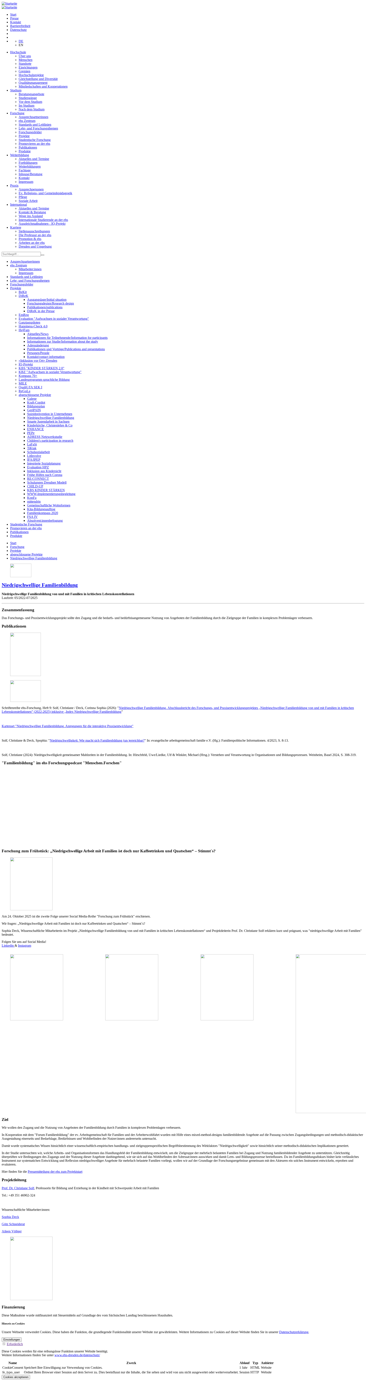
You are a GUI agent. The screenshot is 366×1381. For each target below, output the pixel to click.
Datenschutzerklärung (293, 1332)
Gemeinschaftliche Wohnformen (48, 505)
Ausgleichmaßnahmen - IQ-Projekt (42, 223)
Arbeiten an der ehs (32, 242)
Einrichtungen (28, 67)
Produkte (25, 151)
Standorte (25, 63)
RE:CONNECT (38, 478)
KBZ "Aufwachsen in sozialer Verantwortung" (50, 372)
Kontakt (15, 22)
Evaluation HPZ (38, 467)
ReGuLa (24, 391)
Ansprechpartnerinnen (33, 117)
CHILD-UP (35, 486)
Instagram (24, 945)
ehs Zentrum (27, 121)
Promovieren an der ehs (34, 143)
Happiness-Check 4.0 (33, 326)
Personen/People (38, 353)
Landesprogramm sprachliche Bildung (44, 379)
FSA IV (32, 517)
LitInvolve (34, 456)
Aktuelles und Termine (34, 159)
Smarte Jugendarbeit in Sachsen (48, 421)
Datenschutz (18, 30)
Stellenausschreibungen (34, 231)
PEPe (31, 433)
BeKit (23, 292)
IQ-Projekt (26, 364)
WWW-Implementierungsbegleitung (51, 494)
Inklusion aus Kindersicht (44, 471)
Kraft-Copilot (36, 402)
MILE (23, 383)
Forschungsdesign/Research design (50, 303)
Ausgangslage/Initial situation (47, 299)
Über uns (25, 56)
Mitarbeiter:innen (30, 269)
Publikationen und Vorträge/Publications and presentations (66, 349)
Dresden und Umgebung (35, 246)
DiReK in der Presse (41, 311)
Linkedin (8, 945)
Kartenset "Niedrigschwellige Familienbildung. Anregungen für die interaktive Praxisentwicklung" (67, 726)
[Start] (9, 3)
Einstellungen (11, 1339)
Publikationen (28, 147)
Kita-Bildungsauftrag (41, 509)
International (18, 204)
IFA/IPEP (33, 459)
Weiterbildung (19, 155)
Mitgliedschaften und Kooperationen (43, 86)
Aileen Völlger (12, 1231)
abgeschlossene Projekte (35, 395)
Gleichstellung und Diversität (38, 79)
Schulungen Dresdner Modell (47, 482)
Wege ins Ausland (31, 216)
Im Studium (26, 105)
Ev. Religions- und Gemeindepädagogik (45, 193)
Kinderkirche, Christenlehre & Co (49, 425)
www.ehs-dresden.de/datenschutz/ (77, 1355)
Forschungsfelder (30, 132)
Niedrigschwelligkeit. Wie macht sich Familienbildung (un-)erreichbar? (97, 740)
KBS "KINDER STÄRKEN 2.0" (41, 368)
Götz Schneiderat (13, 1224)
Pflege (23, 197)
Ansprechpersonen (31, 189)
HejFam (24, 330)
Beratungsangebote (31, 94)
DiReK (23, 296)
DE (21, 41)
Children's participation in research (50, 440)
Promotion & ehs (30, 239)
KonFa (31, 497)
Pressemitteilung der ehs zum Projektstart (55, 1171)
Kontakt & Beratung (32, 212)
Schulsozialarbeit (38, 452)
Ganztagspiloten (29, 322)
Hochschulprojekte (31, 75)
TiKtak (31, 448)
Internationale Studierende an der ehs (43, 220)
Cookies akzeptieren (15, 1377)
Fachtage (25, 170)
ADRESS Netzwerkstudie (44, 437)
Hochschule (18, 52)
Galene (32, 398)
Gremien (24, 71)
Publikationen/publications (44, 307)
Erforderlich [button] (15, 1344)
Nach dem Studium (31, 109)
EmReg (24, 315)
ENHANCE (35, 429)
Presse (14, 18)
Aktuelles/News (38, 334)
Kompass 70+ (28, 376)
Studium (15, 90)
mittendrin (34, 501)
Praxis (14, 185)
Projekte (24, 136)
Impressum (26, 181)
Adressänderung (38, 345)
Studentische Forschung (35, 140)
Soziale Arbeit (28, 201)
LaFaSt (32, 444)
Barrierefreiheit (20, 26)
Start (13, 14)
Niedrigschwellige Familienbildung (50, 417)
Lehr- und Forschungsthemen (38, 128)
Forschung (17, 113)
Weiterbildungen (30, 166)
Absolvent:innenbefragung (45, 520)
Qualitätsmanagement (33, 82)
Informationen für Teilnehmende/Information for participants (67, 337)
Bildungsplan (36, 406)
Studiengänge (28, 98)
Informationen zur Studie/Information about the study (62, 341)
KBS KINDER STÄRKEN (46, 490)
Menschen (25, 60)
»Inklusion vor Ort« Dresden (38, 360)
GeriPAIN (34, 410)
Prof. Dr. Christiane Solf (18, 1188)
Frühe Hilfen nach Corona (44, 475)
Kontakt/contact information (46, 357)
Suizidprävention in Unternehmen (49, 414)
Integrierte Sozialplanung (44, 463)
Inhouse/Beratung (30, 174)
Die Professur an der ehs (35, 235)
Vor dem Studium (30, 101)
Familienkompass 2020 (42, 513)
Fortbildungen (28, 162)
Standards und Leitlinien (35, 124)
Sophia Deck (10, 1217)
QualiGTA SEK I (30, 387)
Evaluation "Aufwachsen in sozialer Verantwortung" (54, 318)
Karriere (15, 227)
